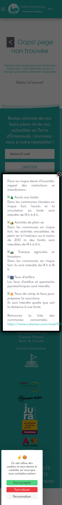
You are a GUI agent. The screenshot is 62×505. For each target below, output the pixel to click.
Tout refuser (22, 489)
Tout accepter (22, 483)
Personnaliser (22, 496)
